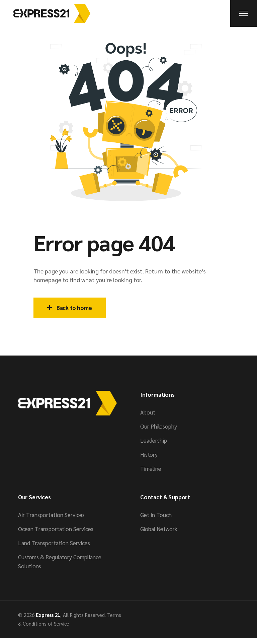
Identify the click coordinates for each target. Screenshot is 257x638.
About (147, 412)
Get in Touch (156, 514)
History (149, 454)
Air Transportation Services (51, 514)
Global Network (158, 528)
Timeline (150, 468)
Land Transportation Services (54, 543)
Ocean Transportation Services (55, 528)
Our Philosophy (158, 426)
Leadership (153, 440)
